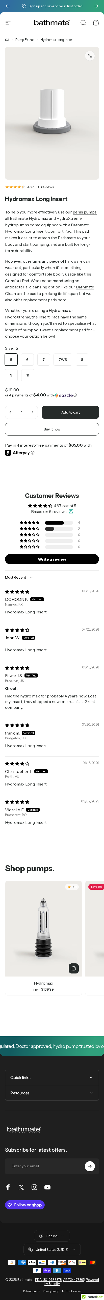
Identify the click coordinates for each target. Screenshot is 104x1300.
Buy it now (52, 429)
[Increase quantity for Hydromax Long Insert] (32, 412)
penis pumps (85, 211)
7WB (63, 359)
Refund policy (31, 1291)
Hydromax (43, 983)
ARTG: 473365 (73, 1280)
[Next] (96, 6)
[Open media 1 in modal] (90, 56)
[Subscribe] (90, 1166)
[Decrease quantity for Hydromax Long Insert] (10, 412)
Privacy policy (51, 1291)
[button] (52, 395)
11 (28, 375)
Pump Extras (24, 40)
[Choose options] (74, 968)
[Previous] (8, 6)
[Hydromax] (43, 929)
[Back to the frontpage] (7, 40)
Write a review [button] (52, 559)
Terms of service (71, 1291)
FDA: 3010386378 (48, 1280)
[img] (17, 591)
